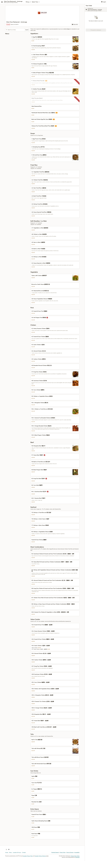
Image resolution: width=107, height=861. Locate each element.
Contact (24, 852)
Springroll (77, 857)
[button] (55, 39)
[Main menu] (2, 2)
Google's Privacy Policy (28, 856)
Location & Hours (17, 852)
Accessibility (77, 852)
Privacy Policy (63, 852)
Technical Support (55, 852)
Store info (75, 24)
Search (26, 29)
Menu (10, 852)
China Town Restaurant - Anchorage (13, 1)
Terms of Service (69, 852)
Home (6, 852)
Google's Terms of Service (40, 856)
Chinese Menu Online (75, 856)
